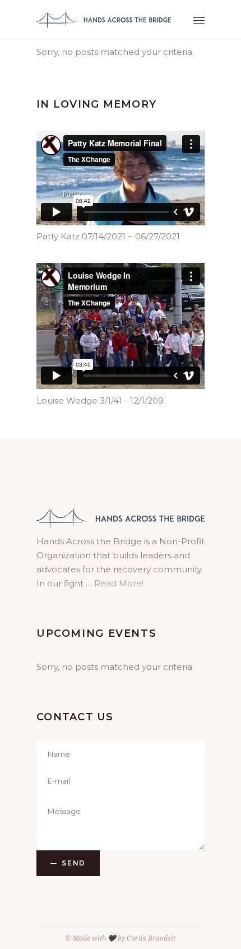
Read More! (118, 583)
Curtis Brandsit (151, 938)
